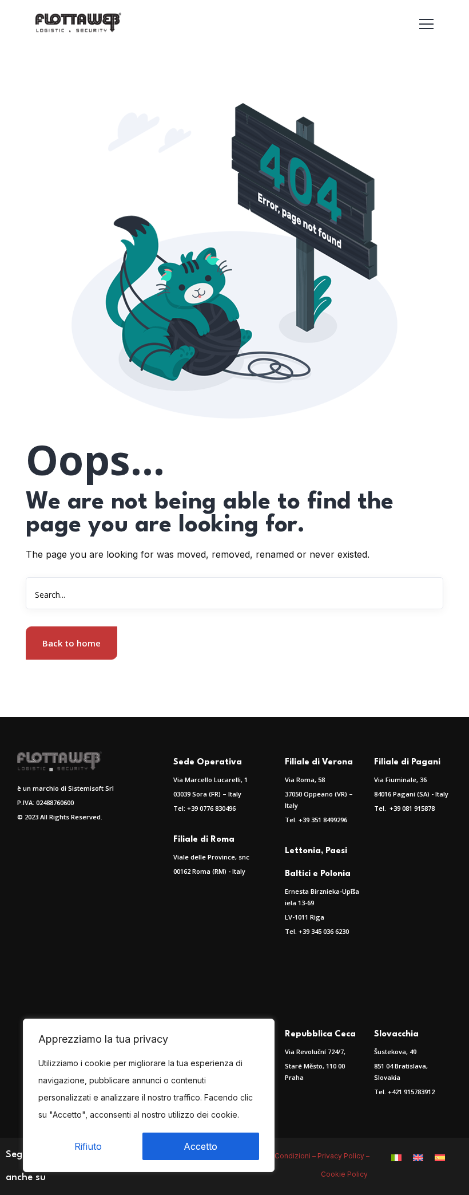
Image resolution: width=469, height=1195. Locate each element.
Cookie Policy (345, 1174)
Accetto (200, 1146)
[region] (149, 1095)
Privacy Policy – (343, 1155)
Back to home (71, 643)
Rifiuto (88, 1146)
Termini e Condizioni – (279, 1155)
